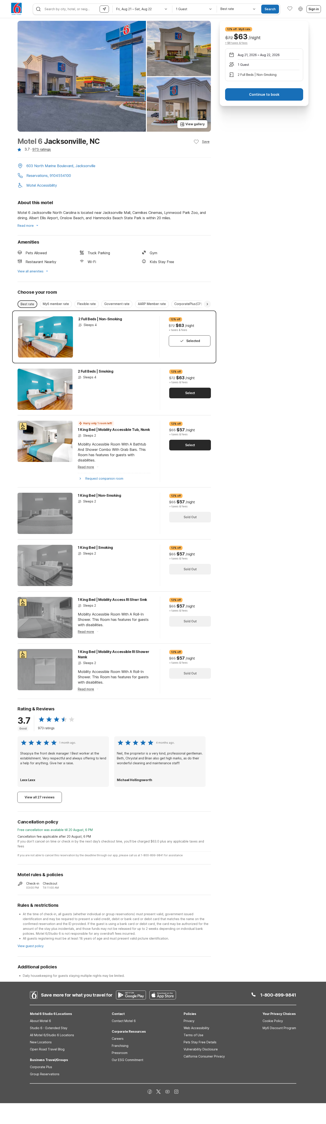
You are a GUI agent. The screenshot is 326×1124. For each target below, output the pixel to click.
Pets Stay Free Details (200, 1042)
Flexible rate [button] (86, 304)
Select (190, 393)
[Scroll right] (207, 304)
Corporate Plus (41, 1067)
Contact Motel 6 (124, 1021)
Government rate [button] (117, 304)
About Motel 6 (40, 1021)
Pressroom (120, 1053)
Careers (118, 1038)
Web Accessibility (196, 1028)
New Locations (41, 1042)
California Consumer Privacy (204, 1056)
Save (206, 141)
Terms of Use (193, 1035)
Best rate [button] (27, 304)
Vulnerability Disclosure (201, 1049)
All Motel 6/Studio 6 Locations (52, 1035)
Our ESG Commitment (127, 1060)
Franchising (120, 1046)
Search (270, 9)
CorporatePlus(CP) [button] (188, 304)
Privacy (189, 1021)
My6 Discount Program (279, 1028)
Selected (193, 341)
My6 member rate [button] (56, 304)
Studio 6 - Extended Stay (48, 1028)
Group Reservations (44, 1074)
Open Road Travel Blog (47, 1049)
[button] (114, 166)
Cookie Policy (273, 1021)
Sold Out (190, 517)
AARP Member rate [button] (152, 304)
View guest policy (31, 946)
